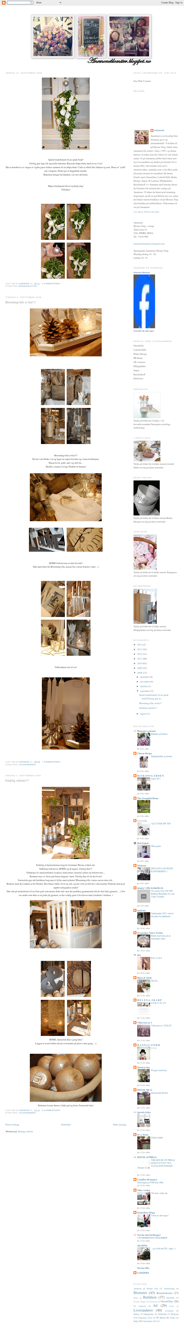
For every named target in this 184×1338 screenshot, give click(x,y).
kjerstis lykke (144, 1112)
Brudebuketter (28, 286)
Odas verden (143, 1190)
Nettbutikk (162, 1314)
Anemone (159, 130)
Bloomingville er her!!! (20, 302)
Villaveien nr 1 (144, 1022)
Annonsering (169, 1288)
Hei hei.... (155, 980)
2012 (140, 654)
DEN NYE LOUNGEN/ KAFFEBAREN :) (162, 870)
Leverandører (27, 765)
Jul (155, 1305)
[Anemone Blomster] (144, 327)
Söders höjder (157, 1137)
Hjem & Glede (144, 977)
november (145, 681)
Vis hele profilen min (146, 212)
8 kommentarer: (51, 1110)
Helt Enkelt (143, 843)
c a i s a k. (142, 820)
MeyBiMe (142, 1245)
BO (139, 955)
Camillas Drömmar (147, 1179)
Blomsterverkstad (146, 731)
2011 (140, 658)
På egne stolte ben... (159, 1070)
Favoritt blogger (140, 1301)
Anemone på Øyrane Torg (146, 1288)
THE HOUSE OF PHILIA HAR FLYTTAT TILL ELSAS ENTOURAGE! (163, 1163)
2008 (140, 672)
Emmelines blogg (146, 1212)
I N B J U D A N (158, 1002)
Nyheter (175, 1314)
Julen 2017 (155, 778)
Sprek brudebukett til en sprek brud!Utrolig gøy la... (154, 696)
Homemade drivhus (159, 1092)
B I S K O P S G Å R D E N (150, 775)
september (145, 691)
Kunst (172, 1306)
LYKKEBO (143, 1272)
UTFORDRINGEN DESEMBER (152, 1237)
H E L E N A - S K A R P (149, 1000)
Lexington (169, 1310)
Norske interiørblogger (149, 1234)
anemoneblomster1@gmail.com (149, 243)
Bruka (136, 1298)
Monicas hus (143, 1067)
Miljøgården (148, 1314)
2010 (140, 663)
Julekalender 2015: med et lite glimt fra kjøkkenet (162, 915)
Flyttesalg (153, 1301)
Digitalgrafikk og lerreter (161, 756)
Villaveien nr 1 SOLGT (161, 1025)
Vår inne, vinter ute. (159, 1193)
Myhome (141, 865)
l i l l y (154, 1047)
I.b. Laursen (140, 1306)
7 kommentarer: (51, 762)
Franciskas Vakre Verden (150, 932)
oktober (144, 686)
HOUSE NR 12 (144, 1089)
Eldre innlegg (119, 1124)
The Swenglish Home (147, 798)
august (143, 713)
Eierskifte (170, 1297)
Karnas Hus (143, 1267)
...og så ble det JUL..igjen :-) (163, 1248)
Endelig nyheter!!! (17, 780)
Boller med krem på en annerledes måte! (161, 937)
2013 (140, 649)
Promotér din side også (144, 331)
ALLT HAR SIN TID (161, 823)
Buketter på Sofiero (159, 733)
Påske (172, 1317)
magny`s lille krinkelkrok (150, 887)
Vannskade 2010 (150, 1321)
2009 (140, 668)
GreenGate (167, 1301)
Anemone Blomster (142, 272)
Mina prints (156, 846)
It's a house (143, 1134)
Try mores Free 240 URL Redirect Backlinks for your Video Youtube (163, 893)
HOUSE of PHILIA (147, 1157)
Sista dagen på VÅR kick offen (150, 1182)
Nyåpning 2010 (145, 1317)
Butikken (150, 1297)
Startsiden (66, 1124)
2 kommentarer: (51, 284)
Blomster (140, 1292)
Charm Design (144, 753)
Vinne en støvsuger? (160, 1215)
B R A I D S (156, 958)
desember (145, 676)
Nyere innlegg (12, 1124)
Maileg (136, 1314)
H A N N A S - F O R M (148, 1045)
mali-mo (141, 910)
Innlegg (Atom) (25, 1131)
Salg (136, 1321)
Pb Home (160, 1317)
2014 (140, 644)
